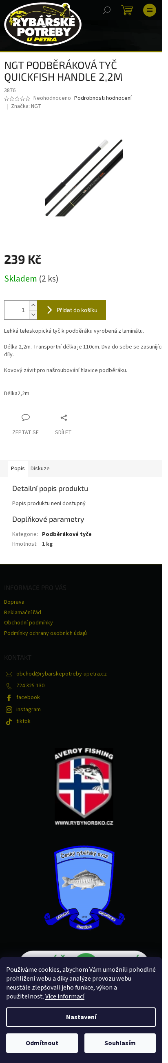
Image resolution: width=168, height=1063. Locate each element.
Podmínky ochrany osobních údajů (45, 633)
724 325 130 (30, 686)
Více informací (64, 996)
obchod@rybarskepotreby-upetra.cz (61, 674)
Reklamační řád (22, 613)
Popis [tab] (18, 469)
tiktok (23, 721)
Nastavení (81, 1017)
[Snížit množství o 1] (33, 314)
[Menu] (149, 10)
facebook (28, 697)
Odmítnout (42, 1043)
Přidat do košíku (77, 309)
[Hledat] (107, 10)
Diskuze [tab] (40, 469)
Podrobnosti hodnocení (103, 98)
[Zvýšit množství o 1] (33, 305)
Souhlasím (120, 1043)
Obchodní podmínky (28, 623)
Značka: (26, 106)
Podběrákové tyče (67, 534)
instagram (28, 710)
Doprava (14, 602)
